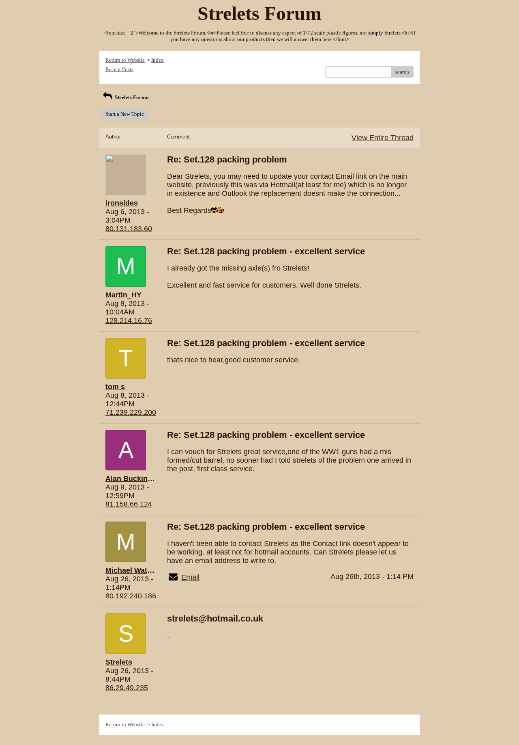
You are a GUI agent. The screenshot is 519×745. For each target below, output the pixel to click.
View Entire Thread (383, 138)
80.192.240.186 (130, 596)
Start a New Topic (124, 114)
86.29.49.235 (126, 688)
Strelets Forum (131, 97)
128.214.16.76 (128, 320)
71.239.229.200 (130, 412)
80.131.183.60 (128, 229)
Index (157, 60)
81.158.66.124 (128, 504)
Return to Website (125, 60)
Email (190, 577)
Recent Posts (119, 69)
